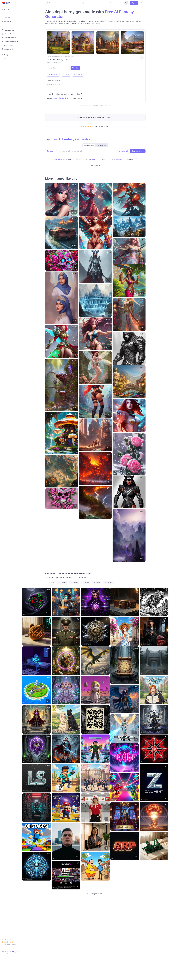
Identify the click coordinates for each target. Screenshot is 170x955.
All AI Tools (7, 9)
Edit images (7, 21)
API (5, 58)
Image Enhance (58, 98)
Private (131, 159)
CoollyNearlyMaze (69, 56)
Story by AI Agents (85, 159)
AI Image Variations (10, 34)
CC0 (59, 84)
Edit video (7, 17)
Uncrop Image (8, 45)
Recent (63, 582)
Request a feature (6, 954)
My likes (51, 582)
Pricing (112, 3)
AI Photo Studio (8, 49)
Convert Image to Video (11, 41)
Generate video (102, 145)
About (6, 951)
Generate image (89, 145)
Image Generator (9, 30)
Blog (3, 951)
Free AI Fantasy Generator (70, 139)
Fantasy (49, 62)
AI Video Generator (10, 37)
